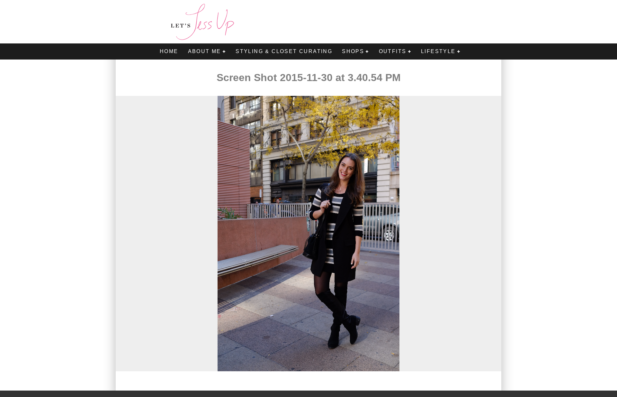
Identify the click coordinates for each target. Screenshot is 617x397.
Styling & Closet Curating (284, 51)
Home (169, 51)
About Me (204, 51)
